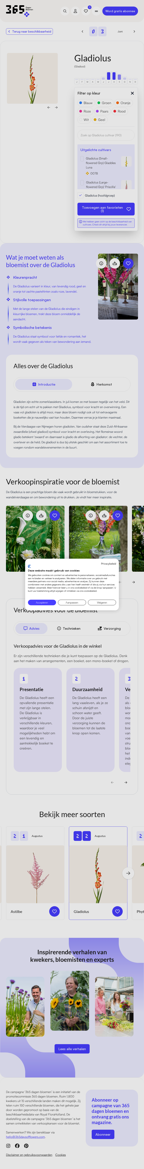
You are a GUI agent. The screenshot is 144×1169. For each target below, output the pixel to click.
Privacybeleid (108, 563)
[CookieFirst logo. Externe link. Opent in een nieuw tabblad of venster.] (29, 566)
